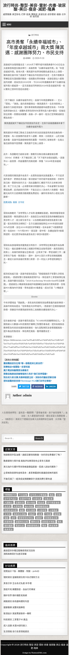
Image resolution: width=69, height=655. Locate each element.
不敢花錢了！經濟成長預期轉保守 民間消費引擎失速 (28, 479)
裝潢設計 (8, 613)
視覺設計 (8, 571)
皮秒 (13, 517)
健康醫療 (8, 607)
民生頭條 (31, 510)
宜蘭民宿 (20, 502)
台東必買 (48, 498)
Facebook (39, 386)
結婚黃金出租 (51, 517)
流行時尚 (35, 35)
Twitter (25, 386)
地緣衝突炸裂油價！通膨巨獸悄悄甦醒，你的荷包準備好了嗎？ (33, 455)
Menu (9, 24)
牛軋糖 (48, 513)
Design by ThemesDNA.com (34, 653)
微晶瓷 (41, 502)
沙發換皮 (53, 510)
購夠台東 (35, 521)
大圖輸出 (8, 502)
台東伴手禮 (25, 498)
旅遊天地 (8, 589)
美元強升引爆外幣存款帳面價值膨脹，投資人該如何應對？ (31, 467)
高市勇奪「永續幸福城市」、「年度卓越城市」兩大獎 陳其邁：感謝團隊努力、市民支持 (34, 47)
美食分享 (8, 583)
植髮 (22, 510)
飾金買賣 (53, 525)
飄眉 (44, 525)
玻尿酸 (57, 513)
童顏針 (39, 517)
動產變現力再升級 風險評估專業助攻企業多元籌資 (27, 461)
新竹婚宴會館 (53, 502)
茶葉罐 (23, 554)
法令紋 (7, 513)
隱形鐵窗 (8, 525)
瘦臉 (6, 517)
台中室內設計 (10, 498)
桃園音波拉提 (10, 510)
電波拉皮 (20, 525)
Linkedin (52, 386)
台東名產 (37, 498)
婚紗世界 (8, 595)
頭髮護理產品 (33, 525)
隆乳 (60, 521)
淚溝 (40, 513)
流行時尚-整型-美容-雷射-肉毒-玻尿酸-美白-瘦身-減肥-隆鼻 (34, 7)
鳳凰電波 (8, 529)
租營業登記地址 (25, 517)
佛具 (52, 494)
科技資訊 (8, 619)
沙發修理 (42, 510)
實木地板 (31, 502)
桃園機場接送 (42, 506)
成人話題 (8, 625)
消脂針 (32, 513)
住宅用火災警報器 (38, 494)
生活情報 (8, 631)
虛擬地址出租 (22, 521)
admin (28, 58)
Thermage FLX (10, 494)
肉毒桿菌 (8, 521)
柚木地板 (29, 506)
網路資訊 (8, 601)
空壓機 (19, 550)
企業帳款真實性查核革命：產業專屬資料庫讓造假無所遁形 (31, 473)
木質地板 (17, 506)
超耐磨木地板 (48, 521)
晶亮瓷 (7, 506)
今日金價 (23, 494)
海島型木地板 (19, 513)
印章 (59, 494)
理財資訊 (8, 577)
